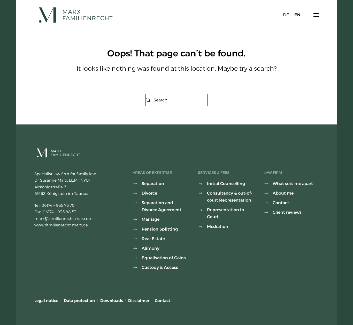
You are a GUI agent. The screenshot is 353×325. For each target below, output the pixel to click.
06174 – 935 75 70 (58, 205)
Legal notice (46, 300)
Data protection (79, 300)
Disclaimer (138, 300)
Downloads (111, 300)
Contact (162, 300)
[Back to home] (75, 15)
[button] (316, 15)
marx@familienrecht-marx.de (62, 218)
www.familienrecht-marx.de (61, 225)
